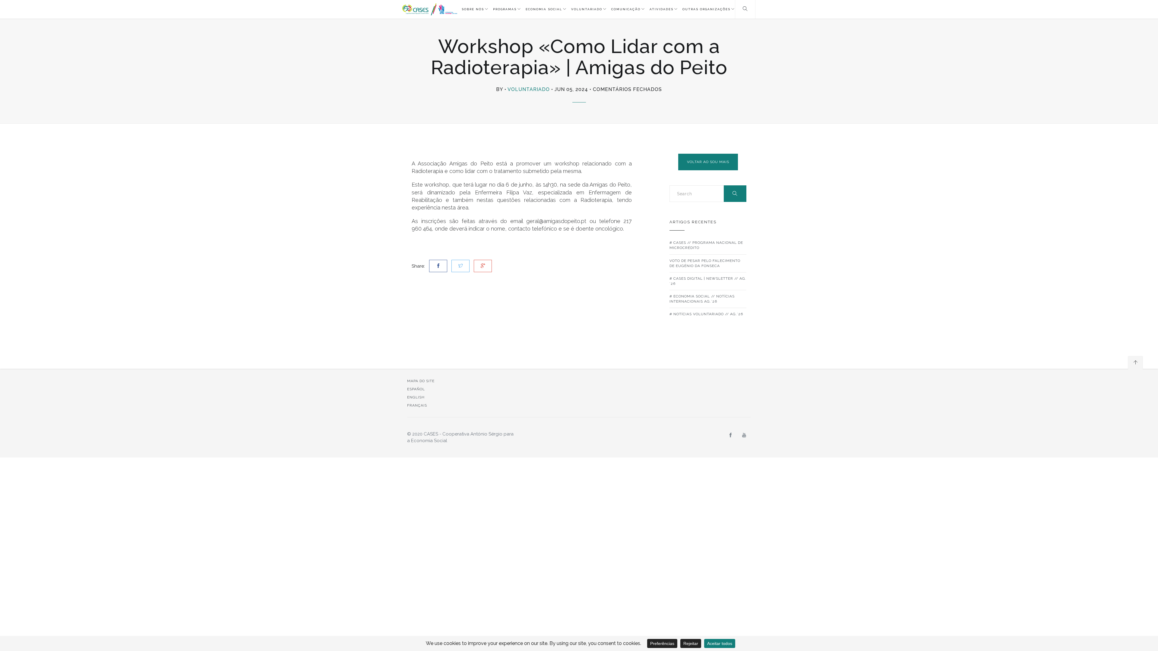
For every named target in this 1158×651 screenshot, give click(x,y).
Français (417, 405)
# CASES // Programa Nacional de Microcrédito (706, 245)
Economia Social (544, 9)
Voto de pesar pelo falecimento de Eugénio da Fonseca (704, 263)
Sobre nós (473, 9)
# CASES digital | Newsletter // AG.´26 (707, 281)
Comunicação (626, 9)
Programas (505, 9)
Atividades (661, 9)
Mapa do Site (421, 381)
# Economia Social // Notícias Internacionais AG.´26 (702, 298)
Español (416, 389)
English (416, 397)
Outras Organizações (706, 9)
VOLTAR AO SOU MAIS (708, 162)
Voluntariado (586, 9)
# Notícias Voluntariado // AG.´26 (706, 314)
